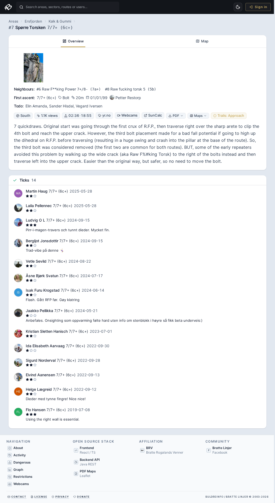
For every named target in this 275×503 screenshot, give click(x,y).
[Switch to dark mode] (238, 7)
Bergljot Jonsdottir (42, 240)
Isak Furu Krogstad (43, 290)
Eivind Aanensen (40, 374)
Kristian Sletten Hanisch (47, 331)
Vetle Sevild (36, 261)
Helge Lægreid (39, 389)
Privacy (62, 496)
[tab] (73, 41)
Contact (18, 496)
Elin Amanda (36, 106)
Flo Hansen (35, 409)
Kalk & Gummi (60, 21)
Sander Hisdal (61, 106)
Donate (83, 496)
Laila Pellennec (39, 205)
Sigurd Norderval (41, 360)
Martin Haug (37, 191)
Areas (13, 21)
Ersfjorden (33, 21)
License (40, 496)
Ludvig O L (36, 220)
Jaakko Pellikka (39, 310)
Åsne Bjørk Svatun (42, 275)
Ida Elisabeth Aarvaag (45, 345)
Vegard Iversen (89, 106)
